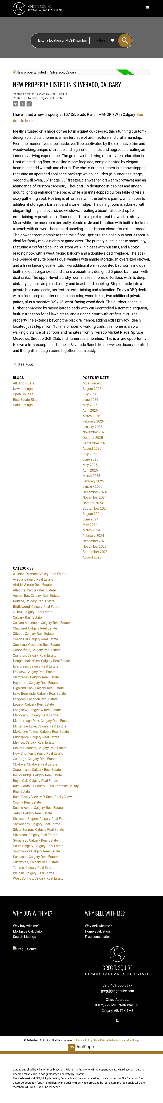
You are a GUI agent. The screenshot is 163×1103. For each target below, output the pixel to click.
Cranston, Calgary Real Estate (34, 656)
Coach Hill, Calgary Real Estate (35, 639)
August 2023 (92, 557)
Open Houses (23, 394)
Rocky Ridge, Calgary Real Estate (37, 775)
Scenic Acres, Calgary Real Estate (38, 808)
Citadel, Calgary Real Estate (33, 634)
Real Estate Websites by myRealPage (116, 1040)
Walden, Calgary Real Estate (33, 873)
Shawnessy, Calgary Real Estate (36, 824)
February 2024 (93, 536)
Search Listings (24, 937)
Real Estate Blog (25, 400)
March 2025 (91, 476)
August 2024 (92, 514)
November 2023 (95, 546)
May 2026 (90, 405)
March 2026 (91, 416)
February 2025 (93, 481)
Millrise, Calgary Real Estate (34, 742)
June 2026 (90, 400)
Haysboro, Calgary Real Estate (35, 683)
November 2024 (95, 497)
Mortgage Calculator (28, 931)
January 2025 (93, 487)
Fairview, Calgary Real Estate (34, 672)
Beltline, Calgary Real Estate (34, 601)
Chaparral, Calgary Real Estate (35, 628)
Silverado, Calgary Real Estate (44, 98)
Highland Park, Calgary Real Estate (38, 688)
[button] (117, 1020)
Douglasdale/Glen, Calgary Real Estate (41, 661)
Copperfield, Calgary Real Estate (37, 650)
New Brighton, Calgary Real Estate (38, 753)
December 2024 (95, 492)
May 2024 (90, 525)
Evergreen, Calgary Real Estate (35, 666)
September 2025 (95, 443)
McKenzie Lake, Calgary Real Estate (39, 726)
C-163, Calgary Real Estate (32, 612)
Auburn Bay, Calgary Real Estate (36, 596)
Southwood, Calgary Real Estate (36, 851)
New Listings (23, 389)
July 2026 (90, 394)
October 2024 (93, 503)
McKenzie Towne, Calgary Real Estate (41, 732)
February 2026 (93, 421)
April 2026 (90, 410)
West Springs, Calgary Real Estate (38, 878)
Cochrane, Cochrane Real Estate (36, 645)
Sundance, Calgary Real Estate (35, 857)
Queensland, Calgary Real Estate (37, 770)
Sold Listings (23, 405)
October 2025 (93, 438)
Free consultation (98, 937)
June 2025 (90, 459)
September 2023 (95, 552)
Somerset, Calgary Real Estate (35, 840)
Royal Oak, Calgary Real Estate (35, 781)
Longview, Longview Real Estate (37, 710)
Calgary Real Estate (27, 617)
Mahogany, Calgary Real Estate (35, 715)
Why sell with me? (98, 926)
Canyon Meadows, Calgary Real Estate (41, 623)
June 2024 (90, 519)
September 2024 (95, 508)
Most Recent (92, 383)
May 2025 (90, 465)
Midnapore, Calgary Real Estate (36, 737)
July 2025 (90, 454)
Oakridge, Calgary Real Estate (35, 759)
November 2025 (95, 432)
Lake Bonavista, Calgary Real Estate (39, 694)
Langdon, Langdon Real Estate (35, 699)
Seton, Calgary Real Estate (32, 813)
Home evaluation (97, 931)
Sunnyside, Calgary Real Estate (36, 862)
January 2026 (93, 427)
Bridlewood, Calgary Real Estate (36, 607)
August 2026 (92, 389)
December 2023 (95, 541)
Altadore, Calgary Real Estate (34, 590)
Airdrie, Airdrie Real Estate (32, 585)
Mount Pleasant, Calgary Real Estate (40, 748)
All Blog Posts (23, 383)
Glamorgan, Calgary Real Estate (36, 677)
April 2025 (90, 470)
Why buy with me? (26, 926)
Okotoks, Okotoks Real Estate (35, 764)
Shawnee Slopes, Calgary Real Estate (40, 819)
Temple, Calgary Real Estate (33, 868)
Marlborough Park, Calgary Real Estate (41, 721)
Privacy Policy (84, 1040)
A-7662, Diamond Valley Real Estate (39, 574)
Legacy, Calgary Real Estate (33, 704)
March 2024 (91, 530)
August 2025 (92, 449)
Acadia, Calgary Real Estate (33, 579)
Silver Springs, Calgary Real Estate (38, 830)
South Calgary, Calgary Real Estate (38, 846)
